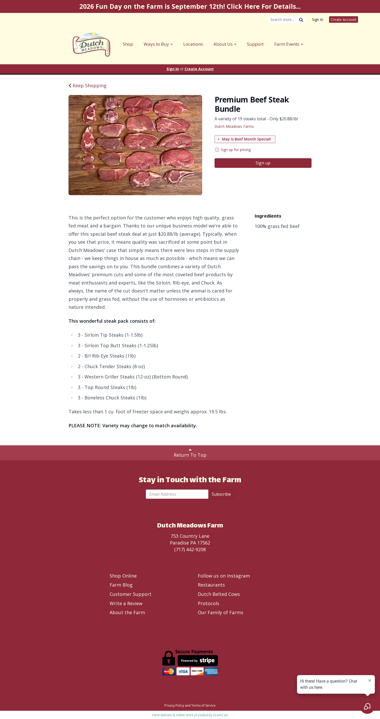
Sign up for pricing (236, 149)
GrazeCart (220, 715)
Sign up (263, 163)
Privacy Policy (174, 705)
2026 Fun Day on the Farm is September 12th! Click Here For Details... (190, 6)
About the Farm (127, 612)
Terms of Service (203, 705)
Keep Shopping (89, 85)
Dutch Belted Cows (219, 594)
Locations (193, 44)
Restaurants (211, 585)
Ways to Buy (157, 44)
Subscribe (221, 494)
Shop (128, 44)
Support (255, 44)
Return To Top (190, 455)
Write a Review (126, 603)
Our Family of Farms (220, 612)
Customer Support (130, 594)
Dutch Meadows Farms (234, 126)
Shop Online (123, 576)
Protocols (208, 603)
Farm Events (287, 44)
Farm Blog (121, 585)
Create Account (343, 19)
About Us (224, 44)
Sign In (317, 19)
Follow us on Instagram (224, 576)
